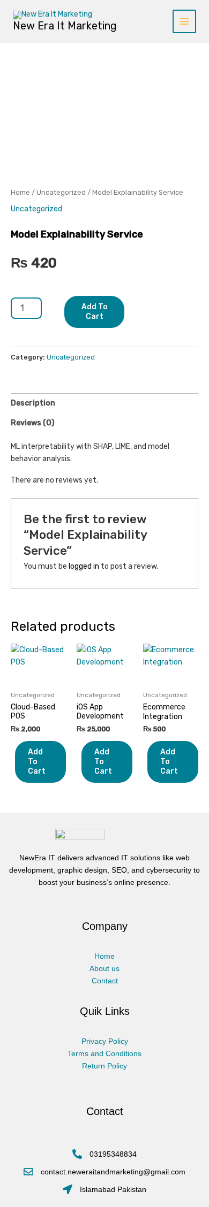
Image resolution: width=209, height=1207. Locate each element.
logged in (84, 566)
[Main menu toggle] (184, 21)
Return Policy (104, 1065)
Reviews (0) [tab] (33, 422)
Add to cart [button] (37, 761)
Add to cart (94, 311)
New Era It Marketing (65, 25)
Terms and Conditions (104, 1053)
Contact (105, 980)
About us (104, 968)
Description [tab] (33, 403)
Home (20, 192)
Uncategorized (61, 192)
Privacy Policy (104, 1041)
